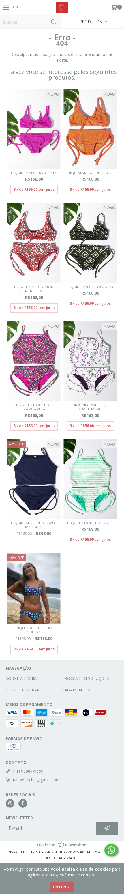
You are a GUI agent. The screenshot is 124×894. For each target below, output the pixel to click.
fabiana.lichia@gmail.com (36, 780)
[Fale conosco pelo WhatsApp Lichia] (111, 850)
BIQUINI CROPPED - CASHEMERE (90, 407)
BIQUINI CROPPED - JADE (90, 523)
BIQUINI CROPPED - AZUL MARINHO (34, 525)
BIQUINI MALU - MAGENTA (34, 173)
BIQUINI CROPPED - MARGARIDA (34, 407)
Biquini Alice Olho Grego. (34, 630)
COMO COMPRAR (23, 690)
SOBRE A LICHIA (21, 678)
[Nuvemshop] (62, 846)
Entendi (62, 886)
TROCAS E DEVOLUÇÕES (85, 678)
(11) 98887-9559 (28, 771)
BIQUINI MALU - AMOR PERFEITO (34, 289)
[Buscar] (53, 21)
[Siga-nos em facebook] (22, 803)
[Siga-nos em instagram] (10, 803)
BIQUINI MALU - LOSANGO (90, 287)
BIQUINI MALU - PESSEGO (90, 173)
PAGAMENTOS (76, 690)
